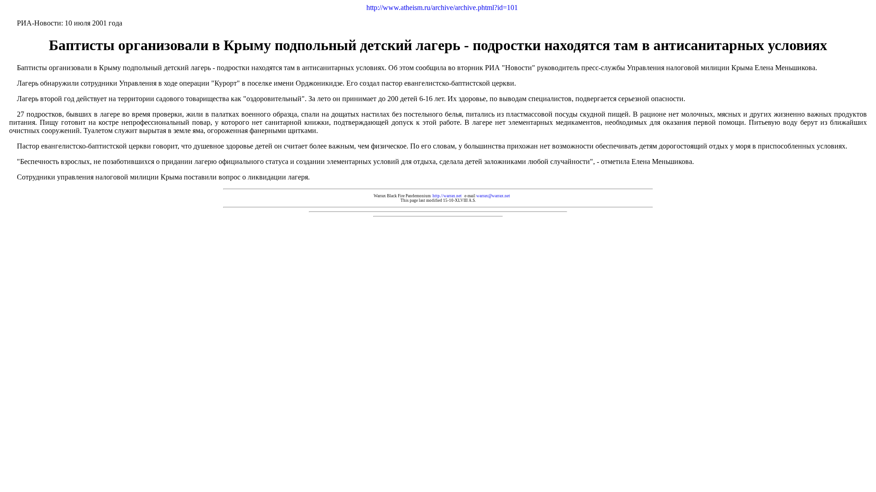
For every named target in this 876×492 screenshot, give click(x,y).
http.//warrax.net (447, 196)
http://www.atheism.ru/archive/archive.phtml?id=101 (442, 7)
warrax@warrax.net (493, 196)
